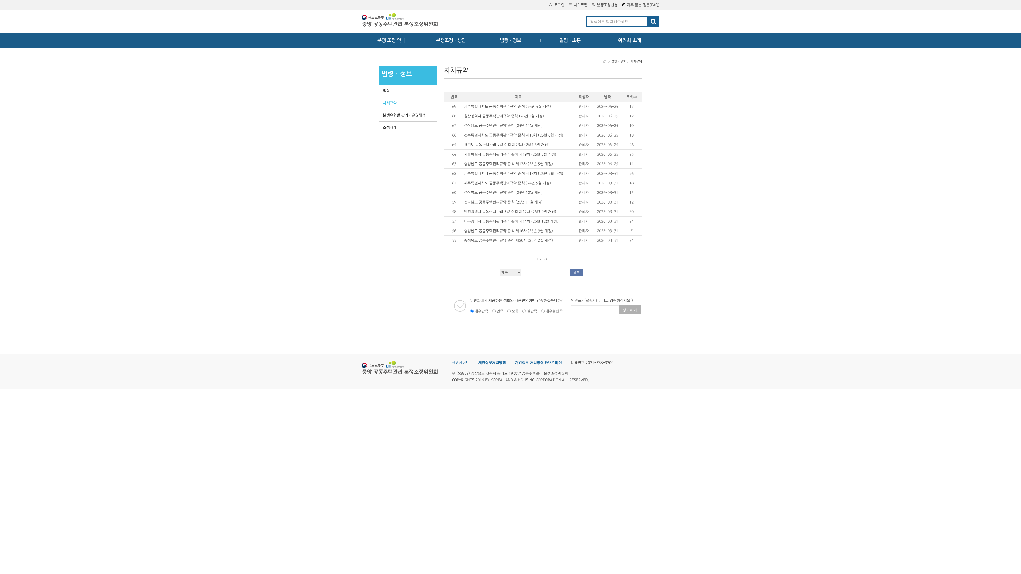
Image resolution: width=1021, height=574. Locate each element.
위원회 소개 (629, 40)
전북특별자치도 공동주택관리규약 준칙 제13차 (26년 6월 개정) (513, 135)
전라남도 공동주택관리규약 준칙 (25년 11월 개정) (503, 202)
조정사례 (390, 127)
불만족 (532, 311)
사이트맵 (581, 5)
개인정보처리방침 (492, 363)
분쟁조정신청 (607, 5)
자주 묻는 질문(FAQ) (643, 5)
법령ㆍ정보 (510, 40)
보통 (515, 311)
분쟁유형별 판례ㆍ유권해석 (404, 115)
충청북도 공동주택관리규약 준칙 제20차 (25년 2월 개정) (508, 240)
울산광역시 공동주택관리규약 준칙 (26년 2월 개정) (504, 116)
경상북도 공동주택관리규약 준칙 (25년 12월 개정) (503, 193)
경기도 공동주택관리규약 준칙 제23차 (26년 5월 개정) (506, 145)
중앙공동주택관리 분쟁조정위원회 (400, 20)
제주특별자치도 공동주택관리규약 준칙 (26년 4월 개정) (507, 106)
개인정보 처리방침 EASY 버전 (538, 363)
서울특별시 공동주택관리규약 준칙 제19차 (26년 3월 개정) (510, 154)
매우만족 (481, 311)
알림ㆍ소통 (570, 40)
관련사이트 (460, 363)
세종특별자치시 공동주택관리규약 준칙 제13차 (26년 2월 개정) (513, 173)
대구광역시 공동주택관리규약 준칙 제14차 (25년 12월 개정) (511, 221)
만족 (500, 311)
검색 (576, 272)
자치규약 (390, 103)
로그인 (559, 5)
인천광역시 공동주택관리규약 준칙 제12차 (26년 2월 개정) (510, 212)
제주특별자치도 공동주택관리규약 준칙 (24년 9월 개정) (507, 183)
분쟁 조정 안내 (391, 40)
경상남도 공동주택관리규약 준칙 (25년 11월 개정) (503, 126)
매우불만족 (554, 311)
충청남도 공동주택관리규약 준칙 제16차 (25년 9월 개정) (508, 231)
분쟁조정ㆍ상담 (451, 40)
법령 (386, 91)
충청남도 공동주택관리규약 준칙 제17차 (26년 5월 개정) (508, 164)
